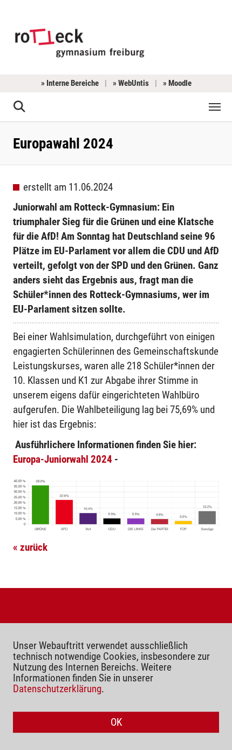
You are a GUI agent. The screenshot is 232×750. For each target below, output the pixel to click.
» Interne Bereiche (70, 83)
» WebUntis (131, 83)
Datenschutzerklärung (57, 689)
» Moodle (177, 83)
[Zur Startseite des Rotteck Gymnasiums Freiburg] (79, 42)
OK (116, 722)
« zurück (30, 547)
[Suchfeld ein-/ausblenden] (20, 107)
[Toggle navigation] (215, 107)
